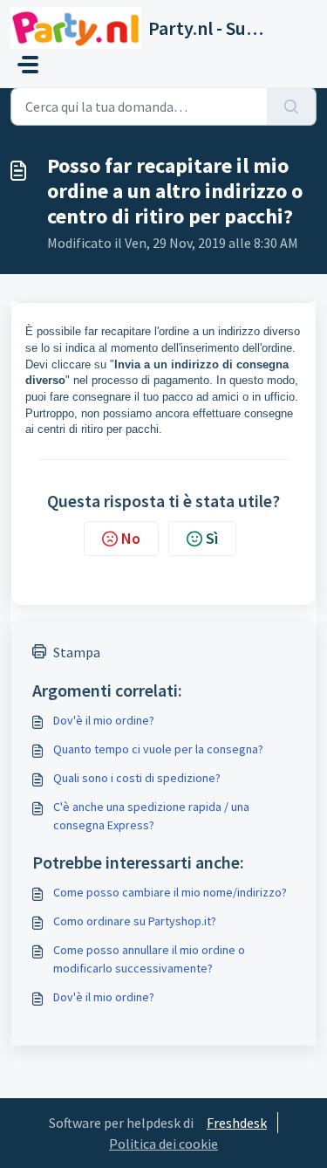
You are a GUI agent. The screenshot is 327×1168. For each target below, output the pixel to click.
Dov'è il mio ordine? (103, 720)
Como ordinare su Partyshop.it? (134, 921)
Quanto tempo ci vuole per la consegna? (158, 749)
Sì (212, 538)
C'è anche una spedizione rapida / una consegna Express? (151, 816)
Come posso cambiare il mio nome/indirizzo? (170, 892)
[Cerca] (292, 106)
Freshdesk (237, 1122)
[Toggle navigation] (27, 64)
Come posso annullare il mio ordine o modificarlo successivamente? (149, 959)
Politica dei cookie (163, 1143)
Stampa (76, 652)
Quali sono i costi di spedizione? (137, 778)
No (130, 538)
